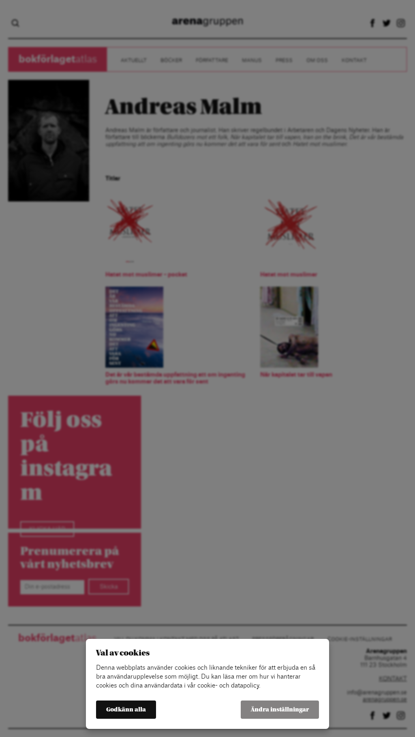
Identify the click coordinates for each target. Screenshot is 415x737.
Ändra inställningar (280, 709)
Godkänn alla (126, 709)
